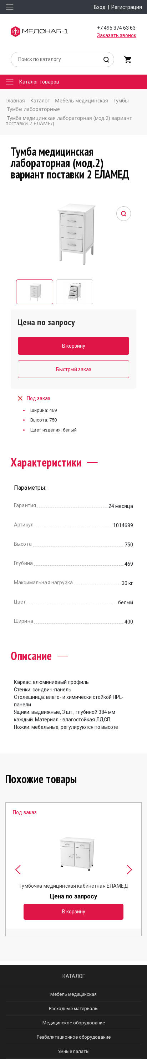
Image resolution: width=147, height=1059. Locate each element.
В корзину (73, 911)
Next (129, 869)
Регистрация (126, 7)
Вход (100, 7)
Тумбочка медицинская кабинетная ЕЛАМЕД (73, 886)
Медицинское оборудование (73, 1022)
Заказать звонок (116, 35)
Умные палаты (74, 1051)
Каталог (73, 976)
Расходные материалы (73, 1008)
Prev (17, 869)
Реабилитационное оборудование (74, 1037)
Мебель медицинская (73, 994)
